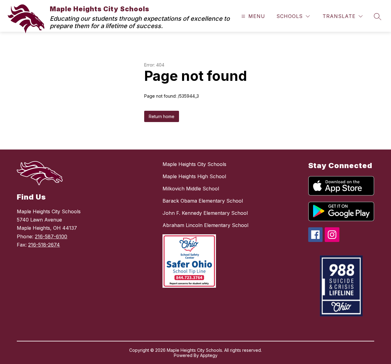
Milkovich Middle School (191, 189)
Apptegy (208, 355)
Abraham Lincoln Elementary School (205, 225)
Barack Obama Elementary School (203, 201)
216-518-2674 (44, 245)
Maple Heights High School (194, 176)
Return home (161, 116)
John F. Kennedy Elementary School (205, 213)
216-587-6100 (51, 236)
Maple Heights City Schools (194, 164)
